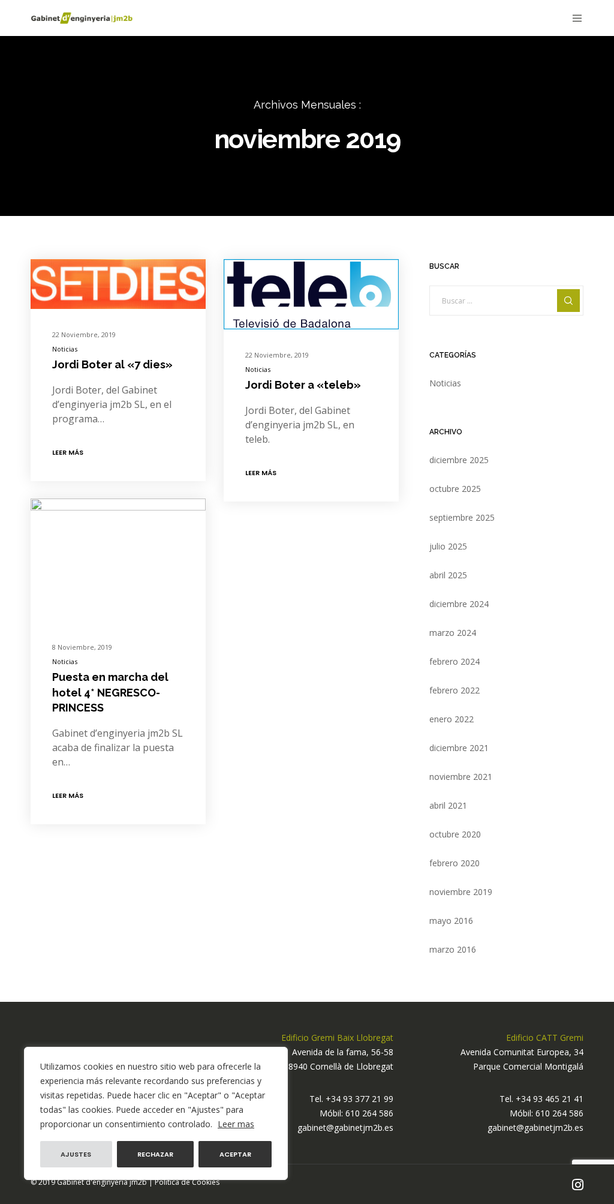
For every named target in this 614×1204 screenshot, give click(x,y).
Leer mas (236, 1124)
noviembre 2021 (460, 776)
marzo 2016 (452, 949)
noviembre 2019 (460, 891)
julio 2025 (448, 546)
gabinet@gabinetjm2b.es (345, 1127)
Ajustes (76, 1154)
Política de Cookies (187, 1182)
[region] (156, 1113)
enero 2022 (451, 719)
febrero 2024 (454, 661)
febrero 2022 (454, 690)
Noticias (64, 348)
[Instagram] (577, 1184)
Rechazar (155, 1154)
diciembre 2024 (459, 603)
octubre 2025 (455, 488)
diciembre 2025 (459, 460)
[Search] (568, 300)
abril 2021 (448, 805)
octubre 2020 (455, 834)
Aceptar (235, 1154)
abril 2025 (448, 575)
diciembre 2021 (459, 747)
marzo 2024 (452, 632)
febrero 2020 (454, 863)
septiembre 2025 (462, 517)
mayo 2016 (451, 920)
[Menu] (572, 18)
